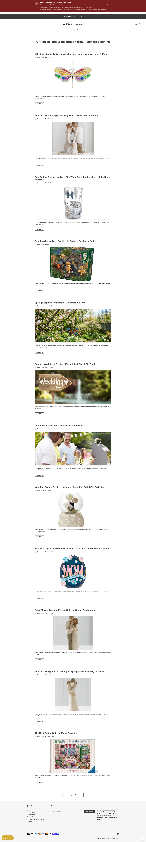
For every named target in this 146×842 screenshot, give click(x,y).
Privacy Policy (31, 812)
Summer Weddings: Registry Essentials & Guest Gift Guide (65, 364)
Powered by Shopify (114, 838)
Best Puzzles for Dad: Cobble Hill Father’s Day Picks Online (65, 241)
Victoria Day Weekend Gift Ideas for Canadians (59, 425)
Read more (39, 103)
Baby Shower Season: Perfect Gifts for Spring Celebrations (65, 610)
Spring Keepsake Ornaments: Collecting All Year (60, 302)
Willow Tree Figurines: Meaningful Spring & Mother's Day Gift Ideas (70, 671)
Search (29, 810)
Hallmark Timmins (105, 838)
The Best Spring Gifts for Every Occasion (56, 733)
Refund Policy (31, 814)
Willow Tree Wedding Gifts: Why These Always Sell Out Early (66, 115)
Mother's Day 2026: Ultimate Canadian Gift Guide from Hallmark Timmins (72, 548)
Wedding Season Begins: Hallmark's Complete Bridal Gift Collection (70, 487)
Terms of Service (31, 817)
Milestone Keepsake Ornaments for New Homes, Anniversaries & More (71, 54)
